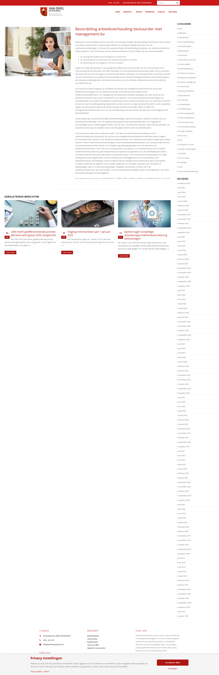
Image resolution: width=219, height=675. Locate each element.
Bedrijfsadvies (92, 642)
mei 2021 (182, 460)
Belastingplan (184, 51)
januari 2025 (183, 263)
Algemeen (182, 33)
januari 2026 (183, 210)
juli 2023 (182, 344)
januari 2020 (183, 531)
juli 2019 (182, 558)
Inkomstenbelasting (186, 91)
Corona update (184, 64)
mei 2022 (182, 406)
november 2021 (185, 433)
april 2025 (182, 250)
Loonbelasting (184, 104)
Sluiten (46, 671)
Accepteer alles (173, 662)
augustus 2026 (184, 183)
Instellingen (172, 668)
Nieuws (139, 12)
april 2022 (182, 411)
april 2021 (182, 464)
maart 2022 (183, 415)
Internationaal (184, 95)
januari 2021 (183, 478)
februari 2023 (184, 366)
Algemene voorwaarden (96, 648)
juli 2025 (182, 237)
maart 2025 (183, 254)
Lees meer (10, 252)
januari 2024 (183, 317)
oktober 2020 (184, 491)
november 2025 (185, 219)
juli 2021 (182, 451)
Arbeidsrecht (184, 37)
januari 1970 (183, 616)
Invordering (183, 100)
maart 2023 (183, 362)
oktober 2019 (184, 544)
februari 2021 (184, 473)
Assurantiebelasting (186, 42)
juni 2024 (182, 295)
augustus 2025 (184, 232)
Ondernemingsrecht (186, 113)
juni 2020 (182, 509)
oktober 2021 (184, 437)
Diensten (127, 12)
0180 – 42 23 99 (113, 3)
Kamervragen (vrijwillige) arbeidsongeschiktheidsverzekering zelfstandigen (145, 235)
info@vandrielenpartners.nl (53, 644)
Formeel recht (184, 86)
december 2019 (184, 536)
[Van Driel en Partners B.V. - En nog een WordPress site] (52, 12)
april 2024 (182, 304)
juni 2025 (182, 241)
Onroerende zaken (186, 122)
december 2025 (184, 214)
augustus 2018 (184, 607)
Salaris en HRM (93, 645)
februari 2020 (184, 527)
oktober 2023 (184, 330)
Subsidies (182, 153)
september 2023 (185, 335)
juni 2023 (182, 348)
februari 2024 (184, 313)
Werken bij (149, 12)
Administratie (92, 639)
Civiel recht (183, 55)
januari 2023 (183, 371)
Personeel (183, 135)
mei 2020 (182, 513)
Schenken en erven (186, 144)
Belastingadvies (93, 636)
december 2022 (184, 375)
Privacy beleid (36, 671)
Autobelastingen (185, 46)
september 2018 (185, 603)
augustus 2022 (184, 393)
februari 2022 (184, 420)
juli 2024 (182, 290)
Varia (181, 167)
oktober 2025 (184, 223)
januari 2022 (183, 424)
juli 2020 (182, 504)
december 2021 (184, 429)
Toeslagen (183, 162)
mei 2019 (182, 567)
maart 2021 (183, 469)
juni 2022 (182, 402)
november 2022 (185, 380)
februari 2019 (184, 580)
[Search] (177, 3)
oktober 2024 (184, 277)
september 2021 (185, 442)
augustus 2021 (184, 446)
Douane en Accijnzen (187, 73)
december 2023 (184, 321)
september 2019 (185, 549)
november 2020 (185, 487)
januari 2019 (183, 585)
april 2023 (182, 357)
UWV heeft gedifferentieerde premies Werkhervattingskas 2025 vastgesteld (33, 233)
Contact (161, 12)
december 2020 (184, 482)
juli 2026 (182, 188)
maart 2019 (183, 576)
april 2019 (182, 571)
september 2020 (185, 495)
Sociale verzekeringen (187, 149)
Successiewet (184, 158)
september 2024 (185, 281)
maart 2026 (183, 201)
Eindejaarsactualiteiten (187, 77)
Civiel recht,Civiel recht (187, 60)
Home (117, 12)
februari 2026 (184, 205)
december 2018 (184, 589)
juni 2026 (182, 192)
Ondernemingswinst (186, 118)
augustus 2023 (184, 339)
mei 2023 (182, 353)
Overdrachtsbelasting (187, 127)
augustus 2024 (184, 286)
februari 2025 (184, 259)
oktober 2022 (184, 384)
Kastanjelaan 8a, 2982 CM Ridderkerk (137, 3)
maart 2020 (183, 522)
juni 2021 (182, 455)
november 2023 (185, 326)
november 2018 (185, 594)
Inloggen (173, 12)
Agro (180, 28)
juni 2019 (182, 562)
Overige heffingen (186, 131)
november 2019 (185, 540)
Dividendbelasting (186, 68)
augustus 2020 (184, 500)
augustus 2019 (184, 554)
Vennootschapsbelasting (188, 171)
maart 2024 (183, 308)
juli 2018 (182, 611)
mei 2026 (182, 197)
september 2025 (185, 228)
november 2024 (185, 272)
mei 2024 (182, 299)
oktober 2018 (184, 598)
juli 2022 (182, 397)
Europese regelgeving (187, 82)
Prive (181, 140)
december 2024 (184, 268)
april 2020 (182, 518)
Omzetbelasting (185, 109)
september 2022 (185, 388)
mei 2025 (182, 246)
